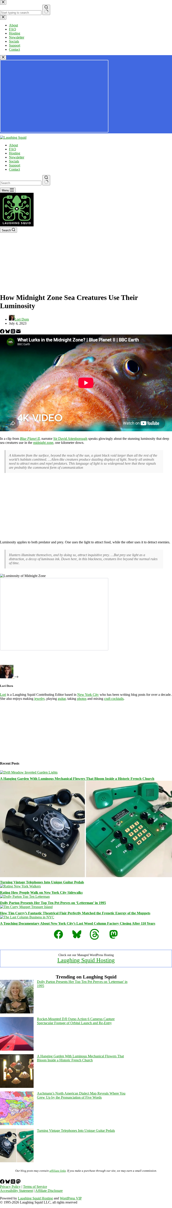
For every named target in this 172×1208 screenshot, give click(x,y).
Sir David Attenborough (70, 438)
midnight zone (43, 443)
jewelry (39, 699)
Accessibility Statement (16, 1191)
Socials (14, 161)
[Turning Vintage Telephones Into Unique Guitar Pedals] (86, 876)
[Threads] (13, 332)
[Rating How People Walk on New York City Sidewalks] (20, 886)
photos (81, 699)
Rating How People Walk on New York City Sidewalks (41, 892)
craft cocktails (114, 699)
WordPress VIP (71, 1198)
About (13, 145)
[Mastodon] (18, 1182)
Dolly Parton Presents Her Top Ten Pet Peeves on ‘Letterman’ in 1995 (53, 903)
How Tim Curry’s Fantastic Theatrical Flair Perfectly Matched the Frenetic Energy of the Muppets (75, 913)
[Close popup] (3, 57)
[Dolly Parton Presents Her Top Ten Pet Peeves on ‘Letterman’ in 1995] (25, 896)
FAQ (12, 149)
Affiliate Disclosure (49, 1191)
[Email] (18, 332)
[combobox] (20, 183)
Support (14, 165)
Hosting (14, 153)
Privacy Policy (10, 1186)
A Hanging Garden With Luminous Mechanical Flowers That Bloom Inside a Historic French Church (77, 779)
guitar (62, 699)
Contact (14, 169)
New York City (88, 694)
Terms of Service (35, 1186)
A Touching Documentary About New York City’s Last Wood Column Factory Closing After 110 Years (77, 923)
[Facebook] (2, 332)
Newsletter (16, 157)
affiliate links (57, 1170)
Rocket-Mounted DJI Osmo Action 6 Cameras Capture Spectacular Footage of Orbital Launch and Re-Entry (76, 1021)
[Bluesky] (8, 332)
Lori (3, 694)
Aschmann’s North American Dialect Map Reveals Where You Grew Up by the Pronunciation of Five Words (81, 1095)
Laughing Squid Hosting (86, 960)
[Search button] (46, 180)
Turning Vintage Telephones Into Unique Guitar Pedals (42, 882)
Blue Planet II (30, 438)
